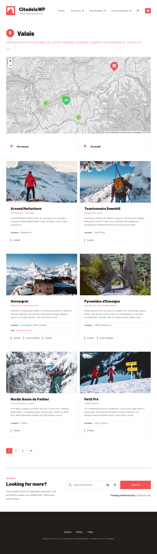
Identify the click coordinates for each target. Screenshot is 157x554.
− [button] (10, 65)
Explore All (144, 495)
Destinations (96, 10)
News (79, 532)
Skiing (90, 240)
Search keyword (70, 485)
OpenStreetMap (126, 132)
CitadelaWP (32, 9)
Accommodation (120, 10)
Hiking (16, 240)
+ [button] (10, 61)
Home (61, 10)
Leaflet (107, 132)
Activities (76, 10)
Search (136, 485)
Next (31, 451)
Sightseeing (33, 338)
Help (90, 532)
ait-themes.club (24, 330)
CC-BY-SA (146, 132)
